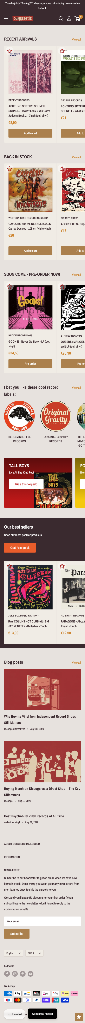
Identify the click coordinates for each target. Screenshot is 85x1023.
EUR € (31, 953)
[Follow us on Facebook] (7, 974)
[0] (77, 18)
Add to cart (30, 133)
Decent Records (19, 100)
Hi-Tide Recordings (20, 335)
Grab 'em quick (20, 547)
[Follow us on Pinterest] (23, 974)
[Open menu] (6, 18)
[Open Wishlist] (79, 1017)
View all (76, 39)
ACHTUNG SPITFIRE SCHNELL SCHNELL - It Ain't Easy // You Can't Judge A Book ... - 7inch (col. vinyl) (29, 111)
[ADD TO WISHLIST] (9, 51)
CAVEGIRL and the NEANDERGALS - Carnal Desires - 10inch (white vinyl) (30, 226)
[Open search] (61, 18)
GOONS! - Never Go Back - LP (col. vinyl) (29, 343)
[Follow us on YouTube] (30, 974)
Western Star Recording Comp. (28, 218)
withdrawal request (42, 1014)
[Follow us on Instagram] (15, 974)
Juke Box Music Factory (23, 615)
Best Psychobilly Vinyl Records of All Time (34, 816)
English (10, 953)
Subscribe (16, 933)
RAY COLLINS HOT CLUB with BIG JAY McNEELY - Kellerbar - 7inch (28, 623)
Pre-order (30, 363)
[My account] (69, 18)
